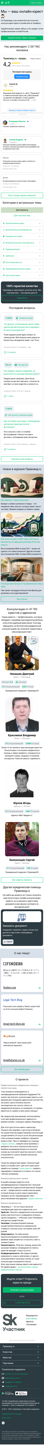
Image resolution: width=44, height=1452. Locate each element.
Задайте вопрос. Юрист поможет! (22, 38)
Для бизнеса (22, 210)
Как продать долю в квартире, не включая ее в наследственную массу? (22, 372)
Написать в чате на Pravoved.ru (16, 1374)
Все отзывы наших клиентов (22, 195)
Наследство (23, 365)
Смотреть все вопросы (22, 459)
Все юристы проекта (22, 880)
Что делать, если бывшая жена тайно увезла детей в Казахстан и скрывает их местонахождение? (21, 327)
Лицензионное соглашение (12, 1414)
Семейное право (26, 318)
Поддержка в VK (11, 1386)
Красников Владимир (22, 735)
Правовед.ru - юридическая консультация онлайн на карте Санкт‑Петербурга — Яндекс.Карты (22, 113)
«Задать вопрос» (8, 1144)
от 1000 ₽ (8, 942)
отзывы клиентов (34, 1198)
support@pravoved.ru (12, 1378)
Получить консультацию (22, 1290)
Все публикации (22, 1069)
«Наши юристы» (25, 1168)
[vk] (3, 1423)
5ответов (11, 449)
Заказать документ (15, 925)
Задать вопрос (36, 3)
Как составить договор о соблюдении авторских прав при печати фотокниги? (22, 424)
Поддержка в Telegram (13, 1382)
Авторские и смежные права (20, 415)
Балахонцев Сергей (22, 860)
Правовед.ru (9, 1346)
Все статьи (22, 599)
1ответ (10, 396)
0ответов (11, 352)
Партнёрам (8, 1363)
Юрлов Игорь (22, 803)
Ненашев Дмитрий (22, 673)
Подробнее (22, 298)
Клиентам (7, 1352)
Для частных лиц (22, 215)
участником (31, 1318)
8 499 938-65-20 (22, 1302)
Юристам (7, 1357)
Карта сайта (6, 1418)
